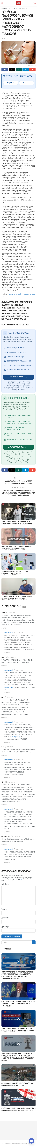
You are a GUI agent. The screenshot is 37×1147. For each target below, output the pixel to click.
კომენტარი (6, 884)
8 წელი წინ (12, 657)
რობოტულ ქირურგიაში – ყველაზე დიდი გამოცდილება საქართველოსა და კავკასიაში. (18, 1004)
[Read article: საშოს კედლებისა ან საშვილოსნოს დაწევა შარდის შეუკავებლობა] (18, 586)
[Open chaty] (31, 1142)
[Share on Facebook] (4, 69)
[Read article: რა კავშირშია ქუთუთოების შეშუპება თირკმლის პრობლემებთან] (18, 536)
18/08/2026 (4, 38)
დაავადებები (23, 8)
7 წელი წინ (11, 612)
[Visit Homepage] (18, 3)
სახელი (4, 909)
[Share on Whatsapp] (19, 69)
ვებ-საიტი (5, 927)
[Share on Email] (32, 69)
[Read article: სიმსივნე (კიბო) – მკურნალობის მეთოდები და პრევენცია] (18, 561)
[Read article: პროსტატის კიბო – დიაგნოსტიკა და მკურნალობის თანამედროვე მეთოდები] (18, 1018)
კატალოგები (13, 8)
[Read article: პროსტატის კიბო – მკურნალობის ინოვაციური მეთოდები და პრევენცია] (18, 511)
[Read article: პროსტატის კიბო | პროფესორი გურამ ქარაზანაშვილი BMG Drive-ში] (18, 1072)
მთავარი (4, 8)
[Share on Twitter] (12, 69)
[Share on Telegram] (25, 69)
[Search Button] (35, 3)
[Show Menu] (2, 3)
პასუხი (5, 628)
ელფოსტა (5, 918)
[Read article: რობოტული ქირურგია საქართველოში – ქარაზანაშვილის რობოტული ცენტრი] (18, 1098)
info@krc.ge (8, 687)
